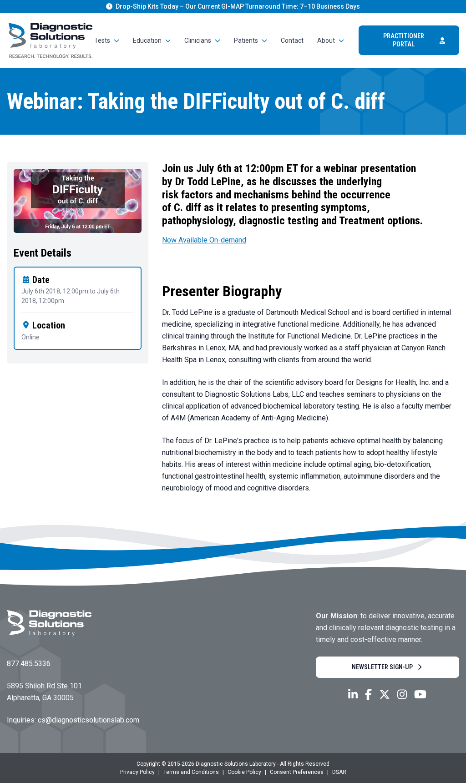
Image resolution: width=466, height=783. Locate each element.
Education (147, 40)
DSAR (339, 772)
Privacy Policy (137, 772)
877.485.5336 (29, 663)
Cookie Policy (244, 772)
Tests (102, 40)
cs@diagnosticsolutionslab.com (88, 720)
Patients (246, 40)
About (326, 40)
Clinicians (197, 40)
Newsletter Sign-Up (382, 667)
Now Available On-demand (204, 240)
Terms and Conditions (191, 772)
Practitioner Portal (403, 40)
